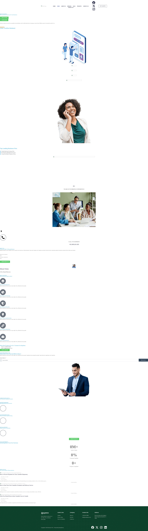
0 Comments (3, 478)
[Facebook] (93, 2)
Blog (74, 6)
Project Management (4, 340)
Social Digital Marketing (5, 329)
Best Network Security (5, 307)
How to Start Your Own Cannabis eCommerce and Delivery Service (16, 485)
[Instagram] (93, 9)
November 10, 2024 (4, 498)
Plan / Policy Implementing (5, 318)
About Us (63, 6)
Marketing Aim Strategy (5, 295)
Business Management (5, 284)
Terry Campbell (4, 479)
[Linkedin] (105, 527)
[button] (74, 482)
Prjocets (79, 6)
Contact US (85, 6)
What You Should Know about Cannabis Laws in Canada (14, 496)
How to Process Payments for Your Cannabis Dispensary (14, 474)
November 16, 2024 (4, 476)
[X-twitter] (93, 5)
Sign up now (143, 360)
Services (69, 6)
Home (54, 6)
